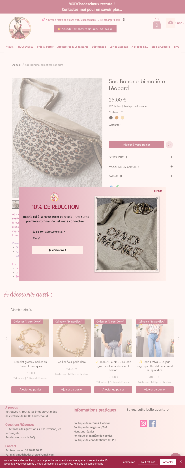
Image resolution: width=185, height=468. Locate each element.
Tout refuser (148, 462)
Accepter (168, 462)
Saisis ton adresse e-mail (48, 231)
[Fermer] (180, 462)
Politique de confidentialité (88, 463)
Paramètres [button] (128, 462)
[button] (158, 190)
